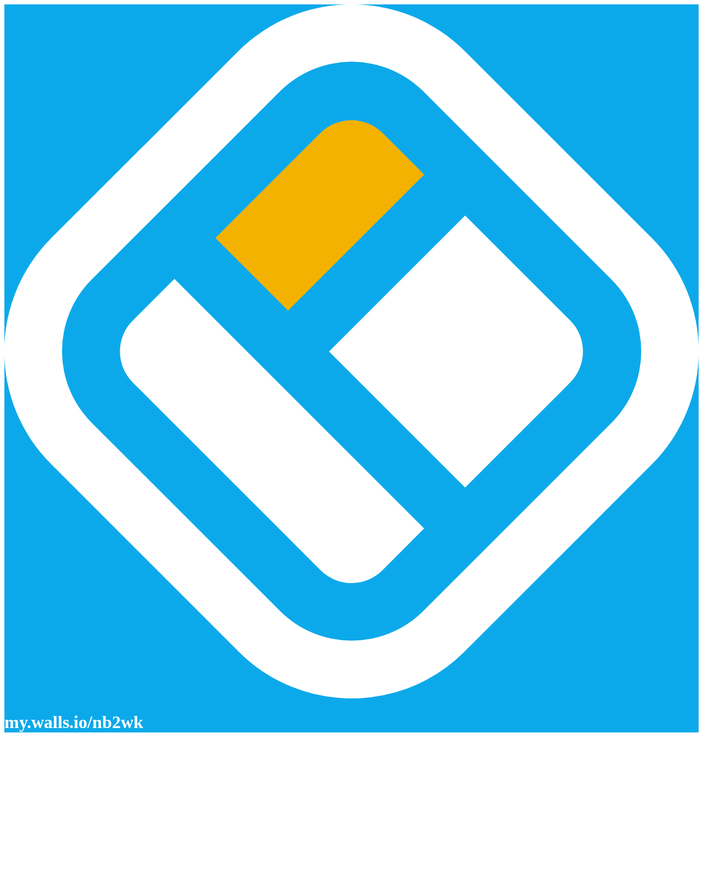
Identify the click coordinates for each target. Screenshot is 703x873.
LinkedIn (20, 853)
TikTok (17, 863)
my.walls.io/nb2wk (73, 722)
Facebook (21, 833)
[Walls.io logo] (351, 352)
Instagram (21, 843)
